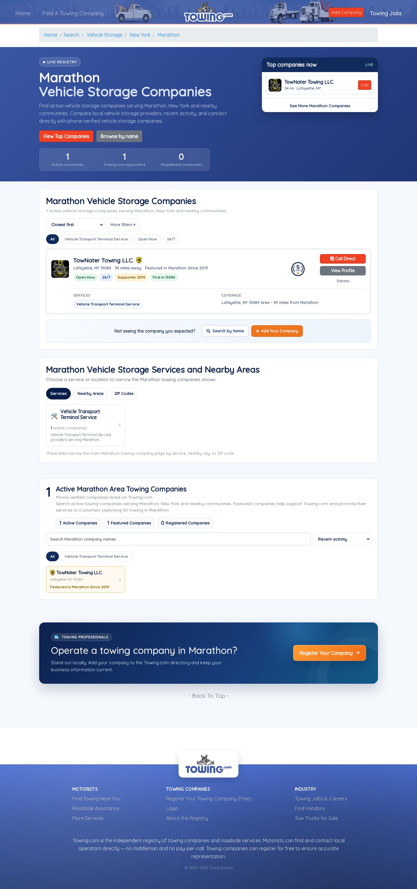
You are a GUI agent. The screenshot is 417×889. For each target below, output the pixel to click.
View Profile (343, 270)
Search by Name (228, 330)
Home (23, 13)
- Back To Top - (208, 695)
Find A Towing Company (73, 13)
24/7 (171, 239)
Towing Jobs (386, 13)
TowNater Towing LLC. (309, 82)
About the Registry (187, 818)
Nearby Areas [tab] (90, 393)
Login (172, 808)
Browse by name (119, 136)
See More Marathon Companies (320, 105)
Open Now (147, 239)
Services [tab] (58, 393)
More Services (88, 818)
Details (343, 281)
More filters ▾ (123, 224)
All (52, 239)
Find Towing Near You (96, 799)
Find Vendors (310, 808)
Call (364, 85)
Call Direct (344, 258)
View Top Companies (66, 136)
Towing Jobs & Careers (321, 799)
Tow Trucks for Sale (316, 818)
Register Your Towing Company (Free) (208, 799)
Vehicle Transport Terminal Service (96, 239)
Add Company (346, 12)
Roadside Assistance (95, 808)
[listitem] (67, 159)
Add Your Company (279, 330)
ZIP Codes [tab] (123, 393)
